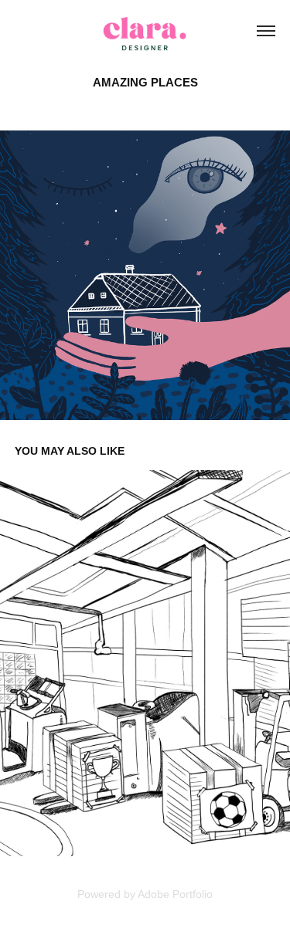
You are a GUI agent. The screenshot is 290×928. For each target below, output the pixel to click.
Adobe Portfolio (175, 894)
